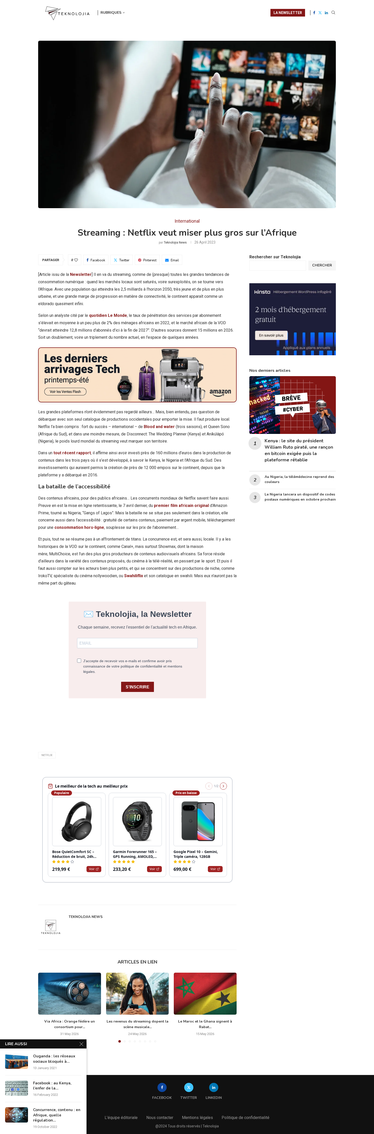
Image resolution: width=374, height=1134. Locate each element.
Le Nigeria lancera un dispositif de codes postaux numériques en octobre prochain (300, 497)
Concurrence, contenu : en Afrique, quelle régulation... (56, 1115)
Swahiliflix (134, 575)
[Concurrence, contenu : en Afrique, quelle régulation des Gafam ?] (16, 1115)
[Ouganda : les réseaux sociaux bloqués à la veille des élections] (16, 1061)
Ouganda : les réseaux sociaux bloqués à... (54, 1059)
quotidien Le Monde (108, 315)
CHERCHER (322, 265)
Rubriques (110, 12)
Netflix (46, 755)
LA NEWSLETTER (288, 13)
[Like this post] (76, 260)
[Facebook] (314, 13)
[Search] (333, 13)
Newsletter (81, 274)
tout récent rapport (72, 452)
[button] (45, 1007)
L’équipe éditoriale (121, 1117)
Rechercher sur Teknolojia (275, 256)
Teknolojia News (175, 242)
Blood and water (159, 426)
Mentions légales (197, 1117)
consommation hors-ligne (79, 527)
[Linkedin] (326, 13)
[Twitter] (320, 13)
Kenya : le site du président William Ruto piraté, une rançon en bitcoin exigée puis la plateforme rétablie (299, 450)
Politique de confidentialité (245, 1117)
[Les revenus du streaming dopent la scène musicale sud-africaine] (137, 993)
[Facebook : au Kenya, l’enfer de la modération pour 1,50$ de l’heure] (16, 1088)
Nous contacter (159, 1117)
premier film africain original (181, 505)
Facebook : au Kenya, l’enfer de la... (52, 1086)
